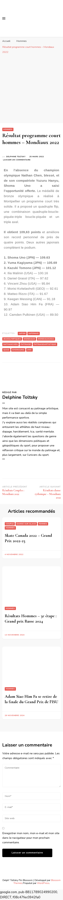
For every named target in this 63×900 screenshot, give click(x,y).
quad (6, 350)
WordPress (43, 883)
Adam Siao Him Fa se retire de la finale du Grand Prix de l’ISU (31, 699)
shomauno (18, 350)
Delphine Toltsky (16, 156)
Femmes (43, 524)
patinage (26, 344)
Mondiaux (29, 339)
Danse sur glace (26, 524)
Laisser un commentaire (17, 159)
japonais (33, 333)
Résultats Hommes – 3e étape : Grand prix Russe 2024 (30, 618)
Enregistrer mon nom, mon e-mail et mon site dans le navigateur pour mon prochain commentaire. (30, 838)
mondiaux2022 (46, 339)
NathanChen (10, 344)
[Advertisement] (31, 90)
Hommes (7, 129)
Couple (10, 524)
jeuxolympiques (12, 339)
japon (22, 333)
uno (29, 350)
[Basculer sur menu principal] (3, 18)
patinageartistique (45, 344)
